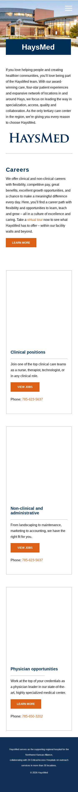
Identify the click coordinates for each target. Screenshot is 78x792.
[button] (66, 8)
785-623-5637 (32, 399)
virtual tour (35, 220)
